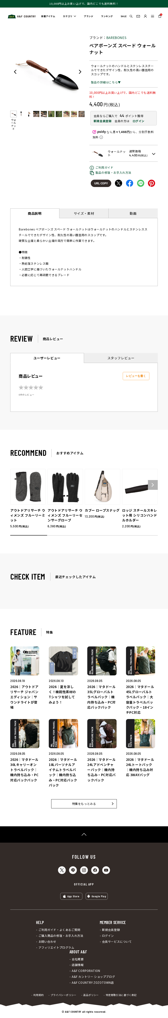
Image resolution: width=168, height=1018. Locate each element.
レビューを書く (136, 375)
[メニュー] (152, 16)
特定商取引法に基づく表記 (121, 995)
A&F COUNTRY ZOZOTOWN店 (93, 982)
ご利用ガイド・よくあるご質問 (59, 930)
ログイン (138, 121)
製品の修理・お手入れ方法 (113, 172)
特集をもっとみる (84, 804)
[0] (160, 18)
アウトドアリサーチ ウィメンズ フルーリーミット (27, 515)
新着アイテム (48, 16)
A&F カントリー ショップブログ (93, 976)
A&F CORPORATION (86, 971)
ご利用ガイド (104, 167)
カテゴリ (67, 16)
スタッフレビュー (121, 357)
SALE (124, 16)
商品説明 (34, 213)
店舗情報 (78, 965)
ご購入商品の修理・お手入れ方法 (61, 935)
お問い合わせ (47, 941)
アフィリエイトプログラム (56, 947)
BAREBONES (116, 37)
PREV (15, 72)
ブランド (88, 16)
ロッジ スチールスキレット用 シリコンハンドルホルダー (139, 515)
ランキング (107, 16)
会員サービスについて (117, 941)
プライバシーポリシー (63, 995)
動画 (133, 213)
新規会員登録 (103, 121)
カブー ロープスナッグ (102, 510)
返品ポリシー (91, 995)
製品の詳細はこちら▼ (106, 82)
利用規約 (38, 995)
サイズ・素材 (84, 213)
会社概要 (78, 959)
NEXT (80, 72)
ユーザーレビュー (47, 357)
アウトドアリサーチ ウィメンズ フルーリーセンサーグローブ (65, 515)
